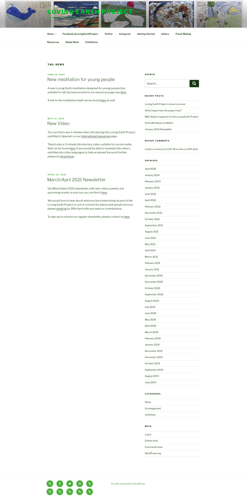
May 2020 (150, 319)
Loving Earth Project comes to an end (165, 104)
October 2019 (152, 363)
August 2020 (152, 300)
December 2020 (154, 275)
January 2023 (152, 187)
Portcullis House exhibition (159, 122)
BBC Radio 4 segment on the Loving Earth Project (171, 116)
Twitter (109, 33)
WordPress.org (153, 453)
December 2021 (153, 212)
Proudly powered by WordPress (128, 483)
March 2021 (151, 256)
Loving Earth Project (90, 11)
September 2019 (154, 369)
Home (50, 33)
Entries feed (151, 440)
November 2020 (154, 281)
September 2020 (154, 294)
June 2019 (150, 382)
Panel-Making (183, 33)
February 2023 (153, 181)
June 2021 (150, 237)
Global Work (72, 42)
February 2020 (153, 338)
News (148, 402)
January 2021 (152, 269)
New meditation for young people (81, 79)
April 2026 (150, 168)
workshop (150, 414)
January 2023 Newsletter (158, 129)
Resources (53, 42)
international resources (95, 136)
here (123, 92)
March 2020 (151, 332)
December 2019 (153, 350)
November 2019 (154, 357)
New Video (58, 123)
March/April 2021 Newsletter (76, 179)
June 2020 (150, 313)
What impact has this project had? (163, 110)
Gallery (165, 33)
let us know (67, 156)
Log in (148, 434)
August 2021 (152, 231)
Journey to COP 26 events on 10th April (176, 149)
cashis (148, 149)
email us (61, 208)
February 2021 (152, 262)
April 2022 (150, 200)
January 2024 (152, 175)
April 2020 (150, 325)
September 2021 (154, 225)
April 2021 (150, 250)
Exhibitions (91, 42)
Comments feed (153, 447)
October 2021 (152, 219)
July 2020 (150, 306)
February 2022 (152, 206)
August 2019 (152, 376)
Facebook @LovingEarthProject (80, 33)
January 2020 (152, 344)
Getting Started (146, 33)
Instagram (125, 33)
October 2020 (152, 288)
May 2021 (150, 244)
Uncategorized (153, 408)
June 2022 (150, 193)
